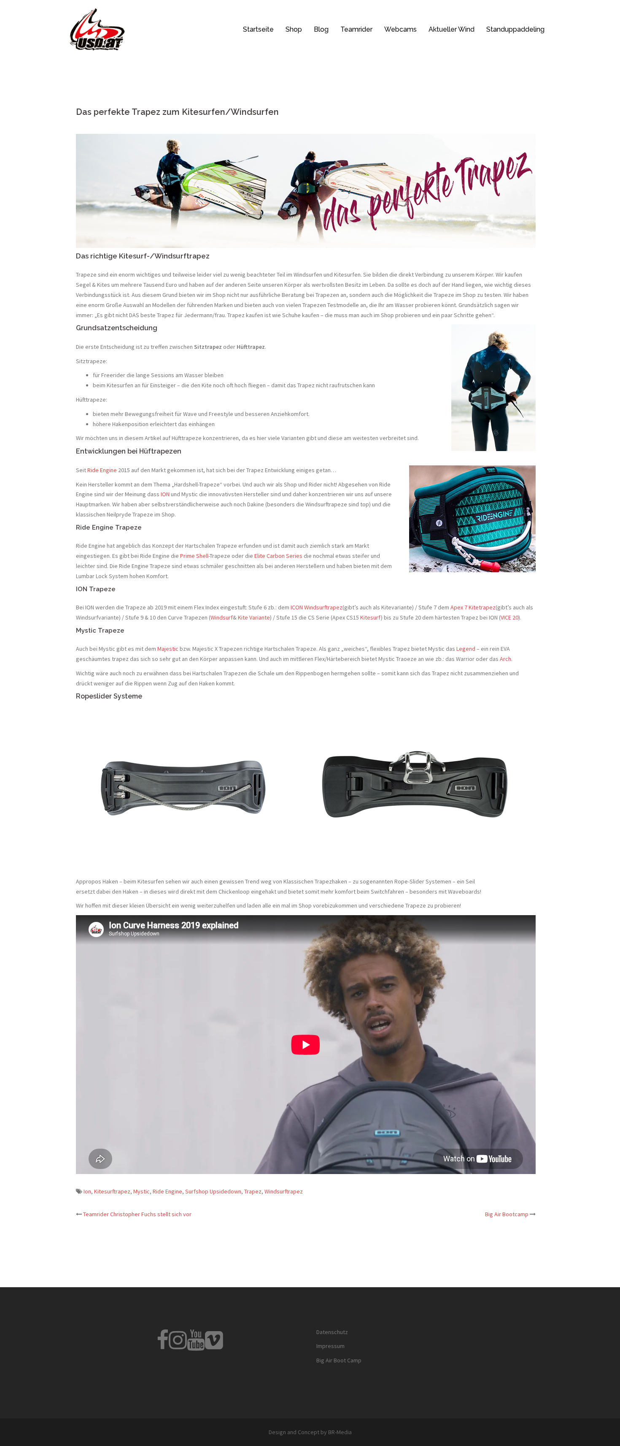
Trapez (252, 1191)
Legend (465, 648)
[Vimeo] (214, 1345)
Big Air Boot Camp (338, 1360)
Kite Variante (254, 617)
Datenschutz (332, 1332)
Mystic (141, 1191)
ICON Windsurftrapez (316, 607)
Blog (321, 29)
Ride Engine (102, 470)
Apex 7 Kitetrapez (473, 607)
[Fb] (162, 1345)
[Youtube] (196, 1345)
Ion (87, 1191)
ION (166, 494)
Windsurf (221, 617)
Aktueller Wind (451, 29)
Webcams (400, 29)
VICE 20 (509, 617)
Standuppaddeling (515, 29)
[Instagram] (178, 1345)
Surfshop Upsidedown (213, 1191)
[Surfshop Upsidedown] (97, 29)
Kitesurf (370, 617)
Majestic (167, 648)
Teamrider (356, 29)
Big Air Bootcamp (506, 1214)
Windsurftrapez (283, 1191)
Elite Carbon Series (278, 556)
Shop (294, 29)
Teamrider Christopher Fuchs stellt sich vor (137, 1214)
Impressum (330, 1346)
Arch (505, 659)
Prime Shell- (195, 556)
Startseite (258, 29)
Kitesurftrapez (112, 1191)
